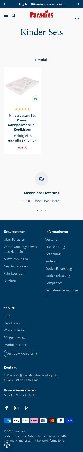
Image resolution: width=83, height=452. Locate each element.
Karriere (10, 281)
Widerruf (51, 261)
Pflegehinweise (14, 337)
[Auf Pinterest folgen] (26, 408)
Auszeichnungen (16, 259)
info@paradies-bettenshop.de (36, 375)
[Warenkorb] (35, 98)
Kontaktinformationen (51, 440)
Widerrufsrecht (14, 436)
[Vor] (78, 4)
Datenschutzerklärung (42, 436)
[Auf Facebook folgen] (6, 408)
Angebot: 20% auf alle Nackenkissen (41, 4)
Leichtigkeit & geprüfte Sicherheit (22, 138)
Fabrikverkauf (14, 273)
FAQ (7, 316)
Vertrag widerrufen (20, 353)
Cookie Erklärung (57, 276)
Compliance (54, 283)
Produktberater (15, 345)
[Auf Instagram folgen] (16, 408)
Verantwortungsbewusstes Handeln (20, 249)
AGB (63, 436)
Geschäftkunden (16, 266)
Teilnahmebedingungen (61, 292)
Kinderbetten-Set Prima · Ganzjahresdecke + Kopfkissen (22, 122)
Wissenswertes (15, 330)
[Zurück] (4, 4)
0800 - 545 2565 (27, 380)
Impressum (26, 440)
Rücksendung (55, 247)
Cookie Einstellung (58, 268)
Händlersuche (14, 323)
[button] (22, 109)
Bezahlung (53, 254)
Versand (51, 239)
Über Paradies (14, 239)
